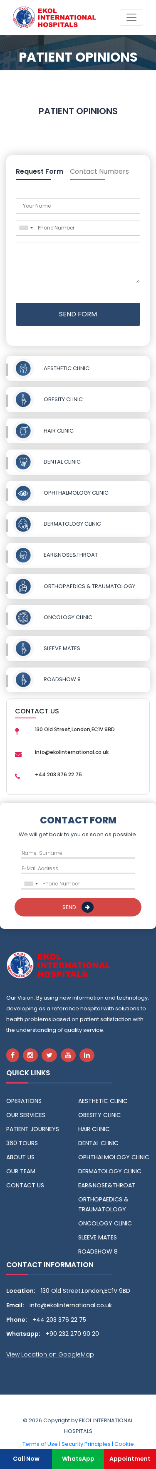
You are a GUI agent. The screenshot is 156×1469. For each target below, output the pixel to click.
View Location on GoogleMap (50, 1354)
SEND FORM (78, 314)
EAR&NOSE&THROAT (71, 555)
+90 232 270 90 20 (72, 1334)
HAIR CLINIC (59, 431)
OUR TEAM (20, 1171)
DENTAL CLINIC (62, 462)
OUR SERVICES (25, 1115)
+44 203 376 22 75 (59, 1320)
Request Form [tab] (39, 171)
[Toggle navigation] (131, 17)
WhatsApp (78, 1459)
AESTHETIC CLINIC (66, 368)
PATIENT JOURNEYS (32, 1129)
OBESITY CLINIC (63, 399)
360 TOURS (22, 1143)
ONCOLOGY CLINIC (68, 617)
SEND (69, 907)
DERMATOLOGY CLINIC (72, 524)
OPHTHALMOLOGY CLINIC (76, 493)
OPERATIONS (24, 1101)
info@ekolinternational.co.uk (71, 1305)
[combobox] (25, 227)
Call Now (26, 1459)
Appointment (130, 1459)
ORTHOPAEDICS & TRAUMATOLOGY (89, 586)
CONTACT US (25, 1185)
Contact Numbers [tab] (99, 171)
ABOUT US (20, 1157)
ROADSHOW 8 (62, 679)
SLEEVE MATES (62, 648)
